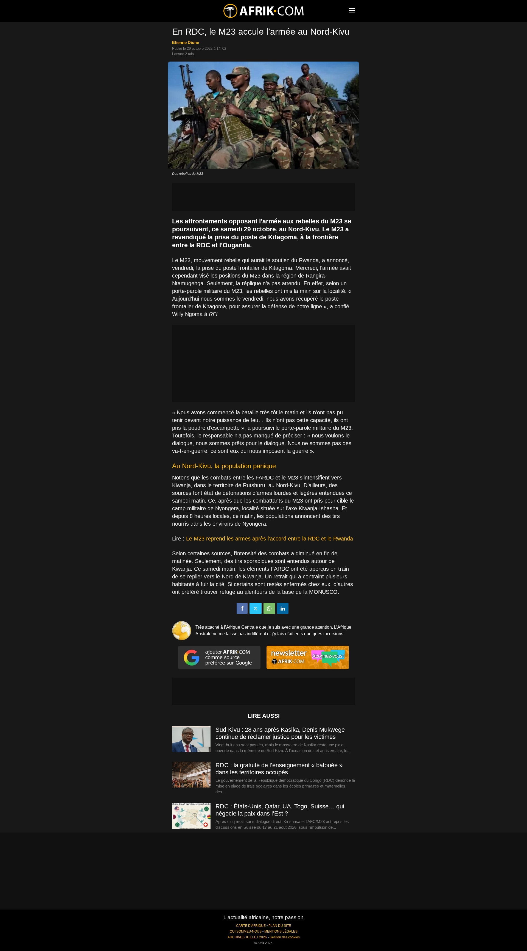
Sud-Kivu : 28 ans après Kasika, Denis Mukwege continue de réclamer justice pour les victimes (280, 733)
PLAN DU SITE (279, 926)
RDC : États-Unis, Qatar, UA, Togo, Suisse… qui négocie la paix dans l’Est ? (279, 810)
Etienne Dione (185, 42)
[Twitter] (256, 608)
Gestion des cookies (285, 937)
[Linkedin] (282, 608)
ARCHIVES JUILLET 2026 (247, 937)
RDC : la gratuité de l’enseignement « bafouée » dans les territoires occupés (279, 769)
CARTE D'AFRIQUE (251, 926)
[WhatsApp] (269, 608)
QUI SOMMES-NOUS (246, 931)
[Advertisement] (263, 197)
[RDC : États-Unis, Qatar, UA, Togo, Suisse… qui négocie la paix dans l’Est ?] (191, 816)
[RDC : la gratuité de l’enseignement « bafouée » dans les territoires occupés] (191, 775)
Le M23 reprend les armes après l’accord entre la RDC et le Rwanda (269, 539)
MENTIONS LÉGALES (281, 931)
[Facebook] (242, 608)
